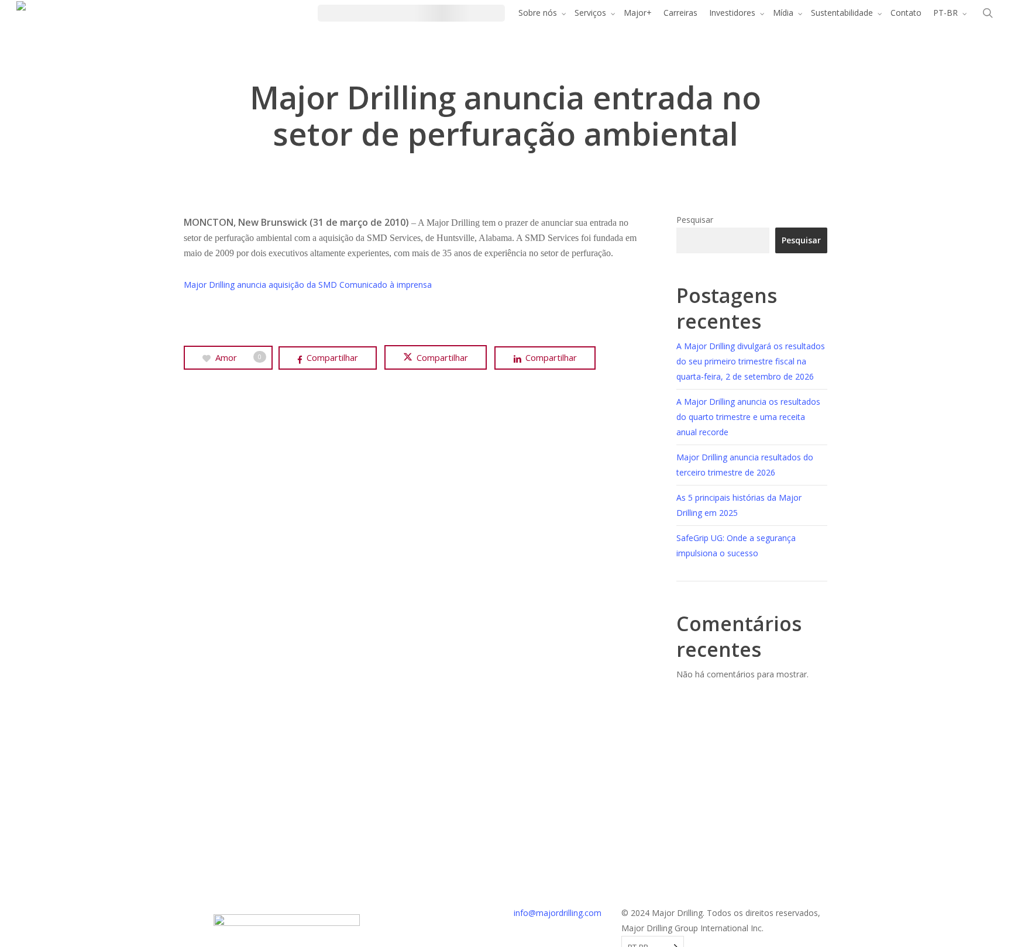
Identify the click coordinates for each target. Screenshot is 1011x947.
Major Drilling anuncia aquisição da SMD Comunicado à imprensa (308, 284)
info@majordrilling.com (557, 912)
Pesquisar (694, 219)
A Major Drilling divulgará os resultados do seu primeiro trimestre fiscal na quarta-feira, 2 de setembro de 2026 (750, 361)
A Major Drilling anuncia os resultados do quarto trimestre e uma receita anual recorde (748, 417)
